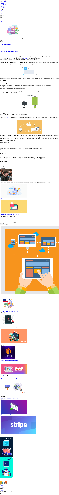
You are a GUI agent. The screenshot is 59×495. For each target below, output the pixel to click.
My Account (2, 19)
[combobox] (3, 15)
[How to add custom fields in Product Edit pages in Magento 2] (30, 260)
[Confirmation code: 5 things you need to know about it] (30, 320)
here (5, 159)
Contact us (2, 487)
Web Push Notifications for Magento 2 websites (9, 51)
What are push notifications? (6, 44)
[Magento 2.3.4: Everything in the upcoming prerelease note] (30, 353)
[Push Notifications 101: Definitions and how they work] (13, 36)
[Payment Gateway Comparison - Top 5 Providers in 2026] (30, 371)
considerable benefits (25, 58)
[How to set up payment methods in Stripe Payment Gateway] (30, 425)
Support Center (3, 486)
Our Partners (2, 490)
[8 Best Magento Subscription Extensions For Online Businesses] (30, 407)
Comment (15, 222)
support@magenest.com (4, 1)
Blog (1, 21)
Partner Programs (3, 489)
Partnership (2, 13)
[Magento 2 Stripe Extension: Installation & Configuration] (30, 387)
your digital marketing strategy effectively (46, 163)
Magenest (2, 485)
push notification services (8, 117)
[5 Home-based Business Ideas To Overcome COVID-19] (30, 336)
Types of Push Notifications (6, 45)
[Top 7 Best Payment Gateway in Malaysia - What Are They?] (30, 303)
